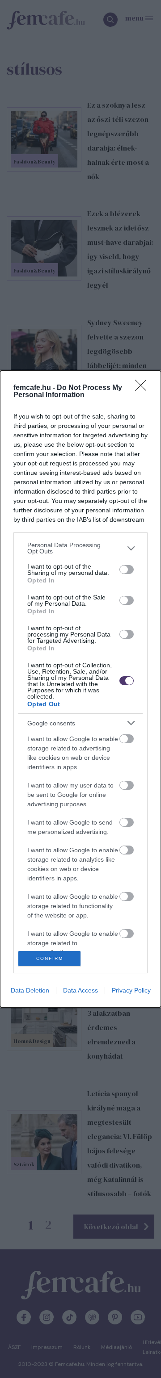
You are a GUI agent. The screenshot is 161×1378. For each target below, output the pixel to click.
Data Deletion (30, 990)
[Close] (143, 388)
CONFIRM (49, 958)
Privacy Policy (131, 990)
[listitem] (80, 548)
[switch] (126, 569)
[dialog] (80, 689)
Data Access (80, 990)
